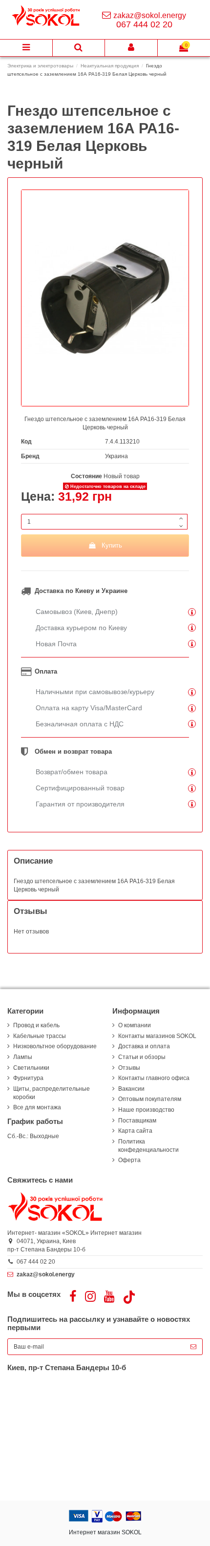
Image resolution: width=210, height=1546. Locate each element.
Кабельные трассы (39, 1036)
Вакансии (131, 1088)
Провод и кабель (36, 1025)
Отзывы (129, 1067)
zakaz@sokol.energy (149, 15)
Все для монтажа (37, 1107)
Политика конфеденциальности (148, 1145)
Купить (112, 545)
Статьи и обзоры (142, 1057)
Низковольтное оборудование (55, 1046)
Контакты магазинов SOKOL (157, 1036)
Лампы (22, 1057)
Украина (116, 456)
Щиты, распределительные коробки (51, 1093)
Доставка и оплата (144, 1046)
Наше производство (146, 1109)
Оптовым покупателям (149, 1099)
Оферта (129, 1160)
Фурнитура (28, 1078)
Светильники (31, 1067)
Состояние (86, 476)
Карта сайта (135, 1130)
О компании (134, 1025)
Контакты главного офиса (153, 1078)
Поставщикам (137, 1120)
